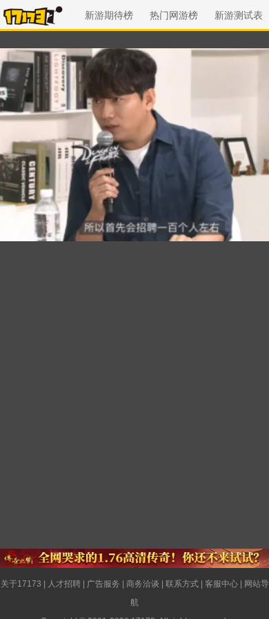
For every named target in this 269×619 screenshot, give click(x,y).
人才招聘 (64, 584)
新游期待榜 (109, 15)
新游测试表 (239, 15)
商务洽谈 (142, 584)
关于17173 (21, 584)
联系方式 (182, 584)
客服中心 (221, 584)
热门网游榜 (174, 15)
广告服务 (103, 584)
